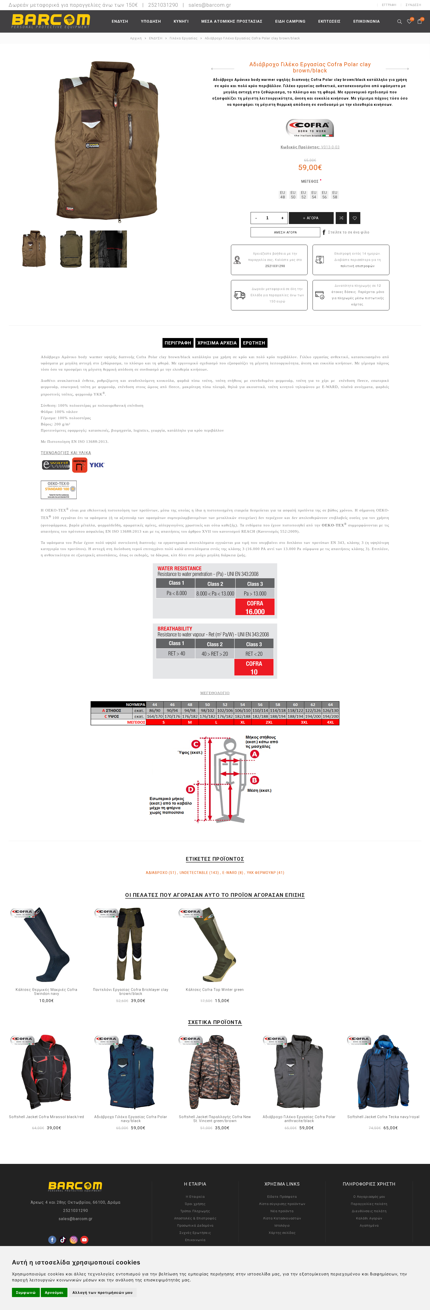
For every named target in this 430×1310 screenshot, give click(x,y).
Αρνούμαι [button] (54, 1292)
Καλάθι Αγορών (369, 1218)
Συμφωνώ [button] (26, 1292)
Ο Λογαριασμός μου (369, 1196)
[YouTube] (84, 1232)
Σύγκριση (341, 218)
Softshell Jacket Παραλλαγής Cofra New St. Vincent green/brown (215, 1119)
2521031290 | (167, 5)
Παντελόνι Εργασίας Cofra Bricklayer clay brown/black (130, 992)
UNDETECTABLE (194, 873)
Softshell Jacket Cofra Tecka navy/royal (383, 1117)
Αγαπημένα (47, 945)
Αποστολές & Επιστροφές (195, 1218)
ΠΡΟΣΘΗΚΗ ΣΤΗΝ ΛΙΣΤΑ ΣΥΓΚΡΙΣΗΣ (36, 945)
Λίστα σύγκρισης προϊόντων (282, 1204)
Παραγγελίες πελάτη (369, 1204)
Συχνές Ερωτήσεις (195, 1233)
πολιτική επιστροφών (358, 266)
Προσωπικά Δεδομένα (195, 1225)
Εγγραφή (389, 5)
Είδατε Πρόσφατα (282, 1196)
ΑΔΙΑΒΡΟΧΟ (157, 873)
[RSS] (95, 1243)
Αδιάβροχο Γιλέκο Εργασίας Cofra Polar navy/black (130, 1119)
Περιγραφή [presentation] (178, 342)
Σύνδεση (413, 5)
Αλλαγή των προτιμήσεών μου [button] (102, 1292)
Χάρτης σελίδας (282, 1233)
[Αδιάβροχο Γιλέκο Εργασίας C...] (221, 68)
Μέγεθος (310, 181)
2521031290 (75, 1210)
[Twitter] (63, 1232)
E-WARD (229, 873)
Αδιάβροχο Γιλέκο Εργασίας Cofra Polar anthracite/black (299, 1119)
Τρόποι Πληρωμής (195, 1211)
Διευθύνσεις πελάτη (369, 1211)
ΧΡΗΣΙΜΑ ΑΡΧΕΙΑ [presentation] (217, 342)
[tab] (178, 343)
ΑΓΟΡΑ (57, 945)
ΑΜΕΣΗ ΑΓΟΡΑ (285, 232)
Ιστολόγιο (282, 1225)
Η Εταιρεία (195, 1196)
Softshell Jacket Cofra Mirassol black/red (46, 1117)
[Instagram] (74, 1232)
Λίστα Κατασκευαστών (282, 1218)
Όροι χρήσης (195, 1204)
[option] (34, 249)
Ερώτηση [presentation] (254, 342)
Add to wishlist (354, 218)
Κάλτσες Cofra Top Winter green (215, 990)
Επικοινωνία (195, 1240)
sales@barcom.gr (210, 5)
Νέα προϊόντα (282, 1211)
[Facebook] (52, 1232)
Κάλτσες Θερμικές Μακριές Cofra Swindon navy (46, 992)
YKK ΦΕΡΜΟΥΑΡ (261, 873)
